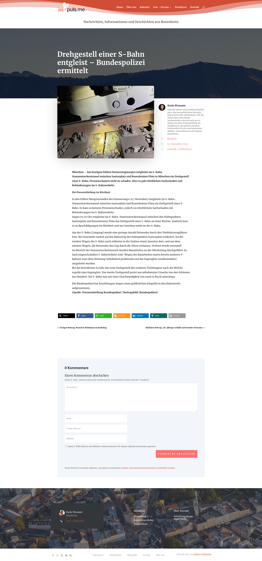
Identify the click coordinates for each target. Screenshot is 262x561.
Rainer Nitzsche (202, 554)
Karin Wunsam (176, 105)
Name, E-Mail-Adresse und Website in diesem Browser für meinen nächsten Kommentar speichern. (112, 446)
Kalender (145, 7)
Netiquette (132, 555)
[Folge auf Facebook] (53, 555)
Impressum (180, 518)
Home (120, 7)
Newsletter (181, 7)
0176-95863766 (75, 521)
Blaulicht (172, 138)
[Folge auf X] (57, 555)
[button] (66, 315)
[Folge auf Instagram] (62, 555)
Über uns (131, 7)
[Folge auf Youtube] (66, 555)
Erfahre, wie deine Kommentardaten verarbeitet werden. (148, 468)
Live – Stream (161, 7)
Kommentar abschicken (176, 454)
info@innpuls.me (183, 516)
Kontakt (194, 7)
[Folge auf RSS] (70, 555)
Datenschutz (115, 555)
